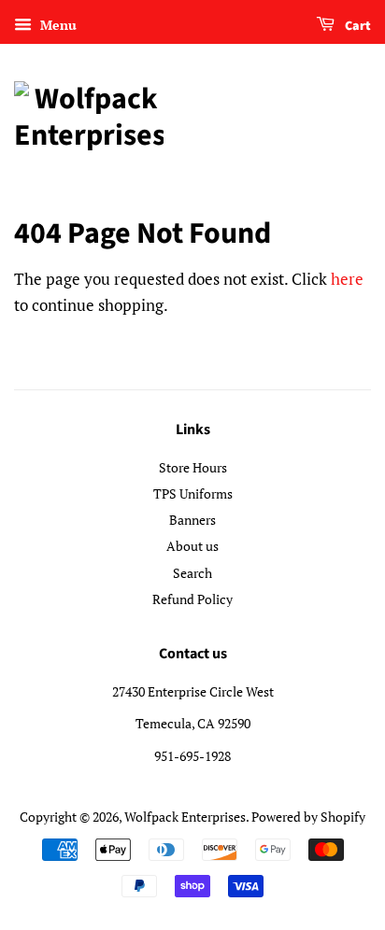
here (347, 278)
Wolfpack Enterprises (185, 816)
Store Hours (193, 467)
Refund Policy (192, 599)
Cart (356, 26)
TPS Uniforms (193, 493)
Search (192, 573)
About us (192, 546)
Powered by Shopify (308, 816)
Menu (56, 25)
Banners (192, 519)
